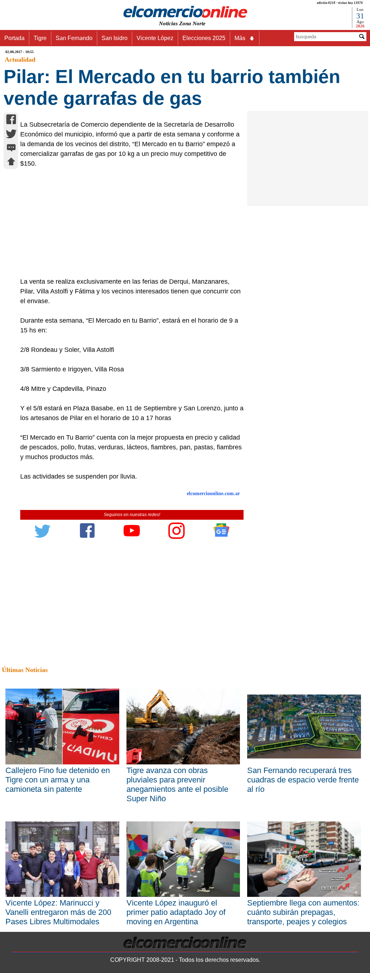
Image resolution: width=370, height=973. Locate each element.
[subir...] (11, 163)
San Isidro (115, 38)
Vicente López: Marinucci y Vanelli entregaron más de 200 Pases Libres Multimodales (58, 912)
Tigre (40, 38)
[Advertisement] (128, 222)
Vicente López (155, 38)
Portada (14, 38)
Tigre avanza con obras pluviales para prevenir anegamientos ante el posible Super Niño (177, 784)
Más (240, 38)
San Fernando (74, 38)
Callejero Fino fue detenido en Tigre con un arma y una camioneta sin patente (57, 780)
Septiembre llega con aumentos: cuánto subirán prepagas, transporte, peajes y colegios (303, 912)
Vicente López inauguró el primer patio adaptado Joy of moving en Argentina (175, 912)
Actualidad (20, 59)
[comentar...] (11, 148)
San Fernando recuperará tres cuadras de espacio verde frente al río (303, 780)
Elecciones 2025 (203, 38)
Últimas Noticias (25, 669)
